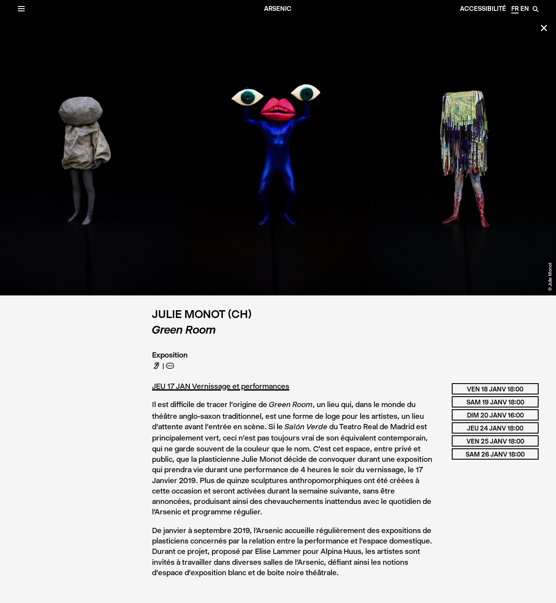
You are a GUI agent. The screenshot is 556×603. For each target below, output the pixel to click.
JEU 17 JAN (172, 386)
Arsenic (277, 9)
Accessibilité (483, 9)
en (524, 9)
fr (515, 9)
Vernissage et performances (240, 386)
